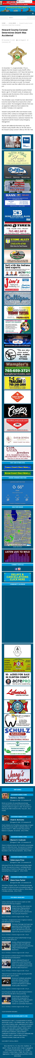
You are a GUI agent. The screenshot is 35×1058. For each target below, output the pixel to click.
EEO (27, 1052)
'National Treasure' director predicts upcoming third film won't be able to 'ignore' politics (17, 974)
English (22, 1)
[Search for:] (17, 17)
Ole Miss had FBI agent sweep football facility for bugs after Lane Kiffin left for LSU (16, 938)
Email (22, 1048)
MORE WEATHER (17, 547)
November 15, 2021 (9, 40)
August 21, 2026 (16, 842)
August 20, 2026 (16, 882)
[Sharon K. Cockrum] (5, 838)
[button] (33, 13)
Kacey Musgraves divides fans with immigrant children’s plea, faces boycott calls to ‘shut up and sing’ (17, 992)
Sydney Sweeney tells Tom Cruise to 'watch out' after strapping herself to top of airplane (16, 903)
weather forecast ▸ (17, 503)
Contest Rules (13, 1052)
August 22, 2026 (16, 822)
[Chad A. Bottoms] (5, 818)
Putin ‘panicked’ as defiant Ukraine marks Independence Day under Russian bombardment (17, 956)
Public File (22, 1052)
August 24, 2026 (16, 800)
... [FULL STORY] (24, 830)
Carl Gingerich (22, 40)
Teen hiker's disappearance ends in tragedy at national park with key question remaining (17, 921)
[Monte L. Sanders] (5, 796)
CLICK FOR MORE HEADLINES (9, 1011)
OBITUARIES (17, 789)
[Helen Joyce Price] (5, 858)
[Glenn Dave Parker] (5, 878)
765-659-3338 (16, 1048)
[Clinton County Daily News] (17, 9)
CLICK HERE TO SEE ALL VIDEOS (10, 1041)
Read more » (24, 913)
